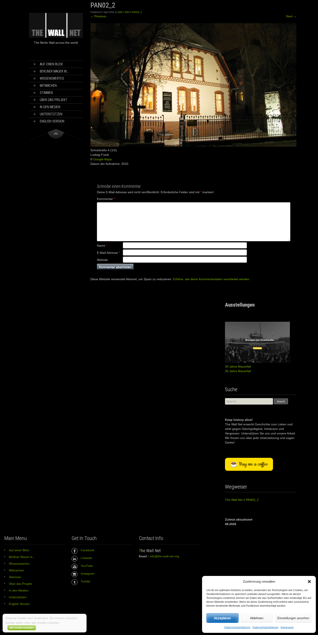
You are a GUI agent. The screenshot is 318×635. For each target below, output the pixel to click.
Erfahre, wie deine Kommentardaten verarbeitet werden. (211, 279)
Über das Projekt (53, 100)
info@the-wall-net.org (164, 556)
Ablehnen (256, 618)
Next (291, 16)
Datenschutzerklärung (237, 627)
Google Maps (102, 159)
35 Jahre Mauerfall (238, 371)
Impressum (287, 627)
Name (102, 245)
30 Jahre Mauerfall (238, 366)
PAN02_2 (137, 12)
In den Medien (50, 107)
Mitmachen (48, 86)
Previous (98, 16)
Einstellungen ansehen (293, 618)
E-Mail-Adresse (108, 252)
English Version (52, 121)
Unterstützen (51, 114)
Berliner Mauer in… (54, 71)
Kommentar (106, 199)
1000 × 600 (123, 12)
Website (102, 260)
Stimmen (46, 93)
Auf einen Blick (51, 64)
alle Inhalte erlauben (22, 627)
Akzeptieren (222, 618)
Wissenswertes (52, 78)
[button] (309, 581)
